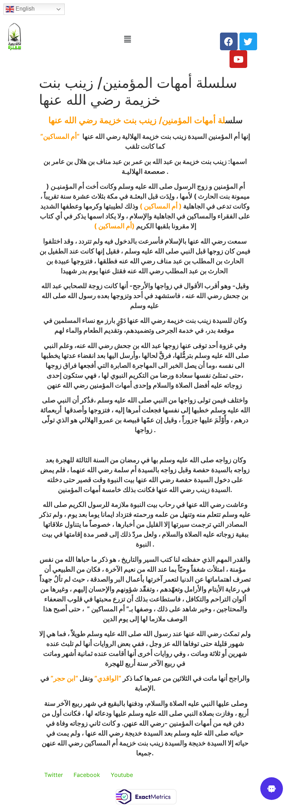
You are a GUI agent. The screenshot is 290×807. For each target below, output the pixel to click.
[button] (128, 39)
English (24, 9)
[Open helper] (271, 788)
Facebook (87, 774)
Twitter (53, 774)
